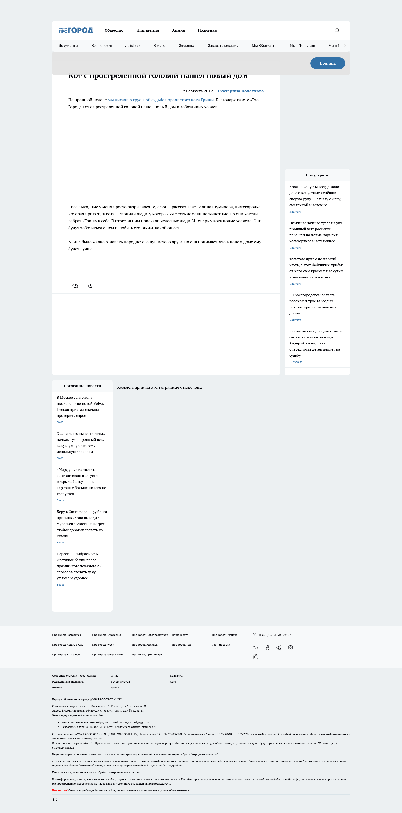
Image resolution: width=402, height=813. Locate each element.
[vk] (75, 286)
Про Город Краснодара (147, 654)
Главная (116, 687)
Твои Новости (221, 644)
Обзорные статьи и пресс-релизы (74, 675)
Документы (68, 45)
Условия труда (120, 681)
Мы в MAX (337, 45)
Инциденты (148, 30)
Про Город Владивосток (107, 654)
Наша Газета (180, 635)
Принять (328, 63)
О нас (114, 675)
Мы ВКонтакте (264, 45)
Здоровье (187, 45)
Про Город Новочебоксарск (150, 635)
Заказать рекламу (223, 45)
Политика (207, 30)
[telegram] (91, 286)
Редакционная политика (68, 681)
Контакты (176, 675)
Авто (173, 681)
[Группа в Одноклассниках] (267, 647)
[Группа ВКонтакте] (255, 647)
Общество (114, 30)
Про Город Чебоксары (106, 635)
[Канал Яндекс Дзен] (290, 647)
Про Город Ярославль (66, 654)
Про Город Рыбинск (144, 644)
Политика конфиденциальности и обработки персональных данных (96, 772)
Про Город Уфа (181, 644)
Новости (57, 687)
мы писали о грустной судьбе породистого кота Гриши (161, 99)
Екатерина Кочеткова (241, 91)
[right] (344, 46)
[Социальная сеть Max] (255, 656)
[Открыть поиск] (337, 30)
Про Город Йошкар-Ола (67, 644)
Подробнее (175, 765)
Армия (178, 30)
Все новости (102, 45)
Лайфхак (132, 45)
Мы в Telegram (302, 45)
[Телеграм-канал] (279, 647)
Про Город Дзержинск (66, 635)
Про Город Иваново (225, 635)
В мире (160, 45)
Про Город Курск (103, 644)
